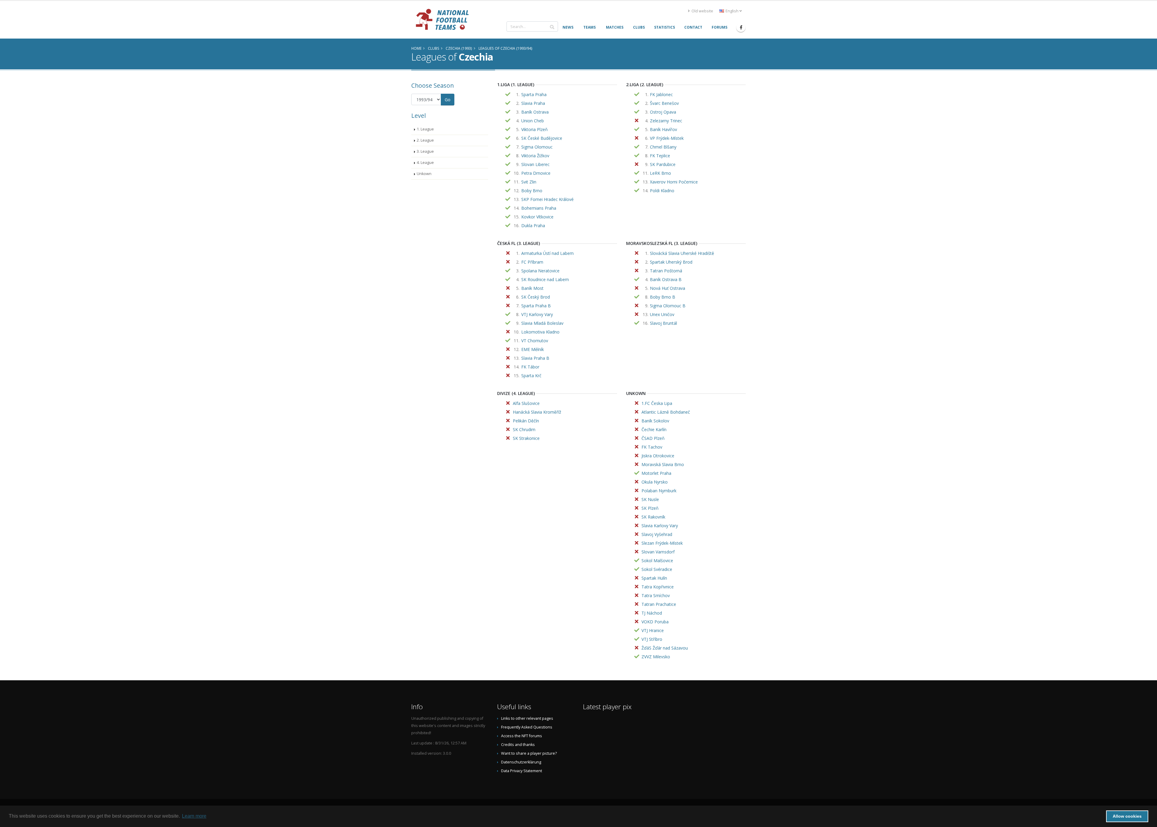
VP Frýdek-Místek (667, 138)
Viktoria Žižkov (535, 155)
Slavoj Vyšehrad (656, 534)
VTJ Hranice (652, 630)
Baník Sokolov (655, 421)
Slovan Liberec (535, 164)
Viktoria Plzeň (534, 129)
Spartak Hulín (654, 578)
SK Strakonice (526, 438)
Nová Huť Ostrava (667, 288)
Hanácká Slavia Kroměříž (537, 412)
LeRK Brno (660, 173)
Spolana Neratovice (540, 271)
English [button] (732, 11)
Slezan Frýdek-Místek (662, 543)
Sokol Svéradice (656, 569)
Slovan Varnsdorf (658, 552)
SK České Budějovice (541, 138)
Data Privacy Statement (521, 770)
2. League (425, 140)
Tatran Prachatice (658, 604)
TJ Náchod (651, 613)
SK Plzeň (650, 508)
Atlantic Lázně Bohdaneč (665, 412)
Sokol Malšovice (657, 560)
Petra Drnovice (535, 173)
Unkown (424, 173)
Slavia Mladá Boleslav (542, 323)
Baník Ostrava (535, 112)
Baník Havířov (663, 129)
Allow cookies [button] (1127, 816)
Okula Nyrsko (654, 482)
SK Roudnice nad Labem (545, 279)
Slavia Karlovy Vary (659, 525)
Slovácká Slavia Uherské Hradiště (682, 253)
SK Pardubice (663, 164)
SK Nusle (650, 499)
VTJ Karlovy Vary (537, 314)
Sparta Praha (534, 94)
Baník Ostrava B (666, 279)
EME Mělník (532, 349)
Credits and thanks (518, 744)
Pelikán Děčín (526, 421)
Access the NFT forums (521, 735)
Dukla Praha (533, 225)
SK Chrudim (524, 429)
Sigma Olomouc (537, 147)
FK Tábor (530, 367)
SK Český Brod (535, 297)
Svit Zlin (528, 182)
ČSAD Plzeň (653, 438)
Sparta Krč (531, 375)
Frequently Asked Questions (526, 727)
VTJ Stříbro (651, 639)
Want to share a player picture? (529, 753)
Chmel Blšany (663, 147)
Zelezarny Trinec (666, 121)
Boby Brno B (662, 297)
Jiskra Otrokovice (657, 456)
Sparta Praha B (536, 306)
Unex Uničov (662, 314)
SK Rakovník (653, 517)
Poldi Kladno (662, 190)
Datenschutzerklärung (521, 762)
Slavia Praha (533, 103)
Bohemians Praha (538, 208)
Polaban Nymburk (658, 490)
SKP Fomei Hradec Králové (547, 199)
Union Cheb (532, 121)
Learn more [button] (194, 816)
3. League (425, 151)
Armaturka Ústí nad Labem (547, 253)
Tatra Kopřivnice (657, 587)
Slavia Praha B (535, 358)
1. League (425, 129)
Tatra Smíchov (655, 595)
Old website (702, 11)
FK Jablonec (661, 94)
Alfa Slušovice (526, 403)
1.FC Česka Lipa (656, 403)
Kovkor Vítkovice (537, 217)
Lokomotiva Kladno (540, 332)
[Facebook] (740, 27)
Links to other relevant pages (527, 718)
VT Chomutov (534, 340)
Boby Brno (531, 190)
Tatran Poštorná (666, 271)
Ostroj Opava (663, 112)
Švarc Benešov (664, 103)
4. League (425, 162)
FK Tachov (651, 447)
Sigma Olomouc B (667, 306)
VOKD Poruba (655, 622)
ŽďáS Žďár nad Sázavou (664, 648)
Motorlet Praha (656, 473)
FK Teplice (660, 155)
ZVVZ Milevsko (655, 656)
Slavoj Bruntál (663, 323)
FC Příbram (532, 262)
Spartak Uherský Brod (671, 262)
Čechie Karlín (653, 429)
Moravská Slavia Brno (662, 464)
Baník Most (532, 288)
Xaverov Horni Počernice (674, 182)
